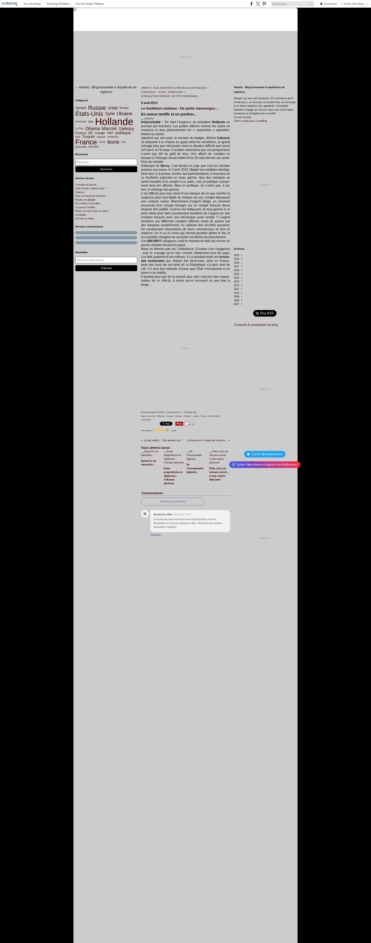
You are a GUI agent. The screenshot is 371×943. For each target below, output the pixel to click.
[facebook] (251, 4)
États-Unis (89, 114)
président (93, 147)
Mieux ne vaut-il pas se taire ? (92, 211)
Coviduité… (81, 214)
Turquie (88, 137)
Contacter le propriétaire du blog (256, 324)
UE (90, 133)
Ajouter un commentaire (173, 501)
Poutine (80, 133)
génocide (81, 147)
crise (113, 108)
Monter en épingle (85, 199)
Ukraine (124, 113)
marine (101, 136)
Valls (77, 137)
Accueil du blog (242, 117)
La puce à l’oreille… (86, 207)
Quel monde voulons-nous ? (91, 188)
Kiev (123, 142)
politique (123, 133)
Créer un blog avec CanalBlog (250, 120)
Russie (97, 108)
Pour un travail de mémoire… (91, 195)
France (86, 142)
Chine (102, 142)
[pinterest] (264, 4)
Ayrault (80, 108)
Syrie (110, 114)
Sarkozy (126, 129)
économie (80, 121)
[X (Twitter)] (257, 4)
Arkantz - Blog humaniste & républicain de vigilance (174, 87)
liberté (113, 142)
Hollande (114, 121)
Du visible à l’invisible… (88, 203)
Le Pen (79, 128)
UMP (110, 133)
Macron (109, 128)
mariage (100, 132)
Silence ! (80, 192)
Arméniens (113, 137)
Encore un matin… (85, 218)
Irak (90, 121)
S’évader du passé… (87, 184)
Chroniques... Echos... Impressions (162, 92)
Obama (92, 128)
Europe (124, 107)
